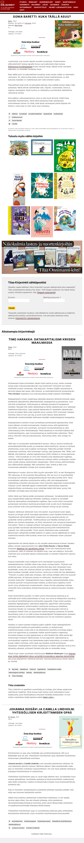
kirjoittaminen (17, 821)
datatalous (24, 669)
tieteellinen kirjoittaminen (62, 821)
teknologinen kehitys (17, 672)
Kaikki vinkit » (48, 697)
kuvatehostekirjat (35, 114)
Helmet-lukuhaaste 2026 (60, 7)
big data (15, 669)
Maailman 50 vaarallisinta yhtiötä (30, 548)
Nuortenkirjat (69, 2)
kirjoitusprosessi (44, 821)
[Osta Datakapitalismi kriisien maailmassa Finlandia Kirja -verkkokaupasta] (27, 370)
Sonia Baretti (17, 120)
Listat (45, 5)
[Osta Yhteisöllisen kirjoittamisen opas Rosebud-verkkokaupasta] (39, 740)
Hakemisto (24, 5)
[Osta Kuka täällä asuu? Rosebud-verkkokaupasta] (37, 48)
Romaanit (33, 2)
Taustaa (65, 5)
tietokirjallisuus (39, 672)
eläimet (15, 114)
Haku (76, 7)
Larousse (28, 23)
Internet (33, 669)
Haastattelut (40, 7)
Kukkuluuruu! (17, 117)
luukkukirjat (58, 114)
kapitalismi (42, 669)
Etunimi (11, 297)
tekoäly (29, 672)
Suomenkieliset (46, 2)
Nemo (10, 21)
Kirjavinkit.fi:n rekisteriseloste (28, 318)
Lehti (22, 10)
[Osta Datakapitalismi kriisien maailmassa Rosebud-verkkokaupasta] (40, 370)
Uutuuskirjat (26, 7)
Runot (58, 2)
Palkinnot (36, 5)
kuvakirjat (23, 114)
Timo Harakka (17, 676)
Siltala (10, 347)
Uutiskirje (54, 5)
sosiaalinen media (54, 669)
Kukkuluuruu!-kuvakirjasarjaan (20, 66)
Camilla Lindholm (32, 828)
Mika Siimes (18, 25)
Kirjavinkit (8, 5)
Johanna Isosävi (18, 828)
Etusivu (23, 2)
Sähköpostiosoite (52, 297)
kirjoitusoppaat (30, 821)
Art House (11, 717)
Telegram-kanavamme (46, 292)
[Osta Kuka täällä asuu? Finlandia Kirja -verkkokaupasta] (24, 48)
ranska (14, 124)
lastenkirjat (48, 114)
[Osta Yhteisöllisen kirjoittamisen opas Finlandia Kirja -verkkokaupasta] (26, 740)
